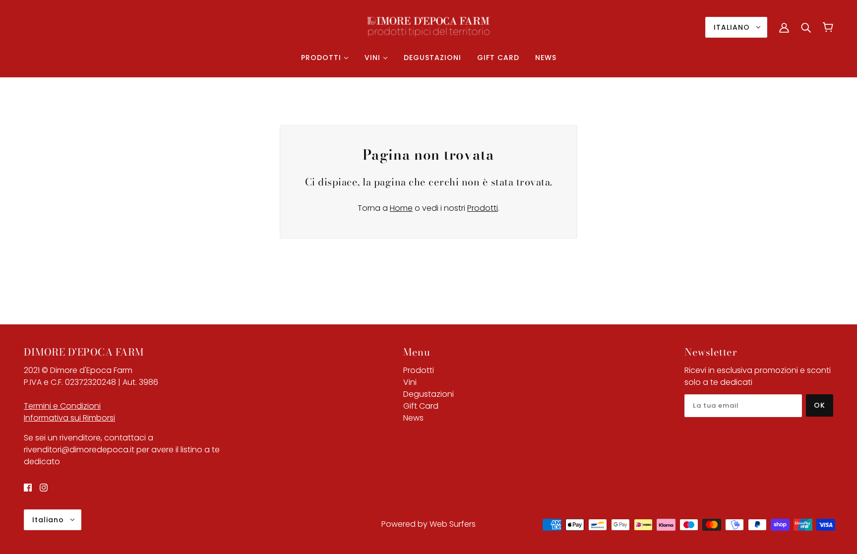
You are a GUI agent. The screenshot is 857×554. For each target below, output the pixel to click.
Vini (410, 382)
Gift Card (420, 406)
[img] (28, 487)
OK (819, 405)
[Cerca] (806, 27)
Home (401, 208)
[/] (428, 26)
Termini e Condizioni (62, 406)
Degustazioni (428, 394)
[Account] (784, 27)
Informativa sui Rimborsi (69, 418)
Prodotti (482, 208)
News (413, 418)
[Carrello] (828, 27)
